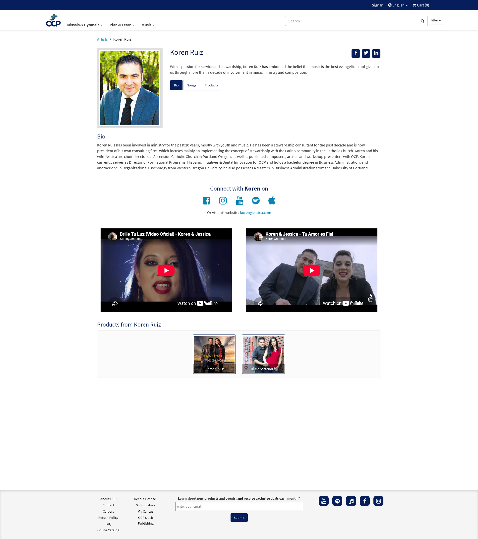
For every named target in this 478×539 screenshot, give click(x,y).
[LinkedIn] (376, 53)
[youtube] (324, 501)
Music (147, 24)
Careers (108, 511)
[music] (351, 501)
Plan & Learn (121, 24)
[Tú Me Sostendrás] (263, 353)
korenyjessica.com (255, 212)
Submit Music (146, 505)
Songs (191, 85)
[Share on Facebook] (356, 53)
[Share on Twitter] (366, 53)
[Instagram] (378, 501)
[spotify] (337, 501)
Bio (176, 85)
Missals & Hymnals (83, 24)
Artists (102, 39)
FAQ (108, 524)
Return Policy (108, 517)
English (398, 4)
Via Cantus (145, 511)
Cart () (422, 4)
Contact (108, 505)
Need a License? (145, 499)
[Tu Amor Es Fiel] (214, 353)
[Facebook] (365, 501)
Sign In (377, 4)
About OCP (108, 499)
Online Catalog (108, 530)
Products (211, 85)
